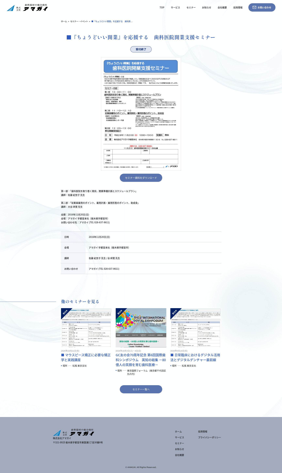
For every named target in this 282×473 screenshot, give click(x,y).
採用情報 (238, 7)
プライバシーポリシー (209, 437)
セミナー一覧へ (141, 389)
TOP (162, 7)
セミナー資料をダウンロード (141, 177)
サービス (175, 7)
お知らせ (206, 7)
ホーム (64, 21)
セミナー (191, 7)
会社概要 (222, 7)
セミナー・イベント (79, 21)
